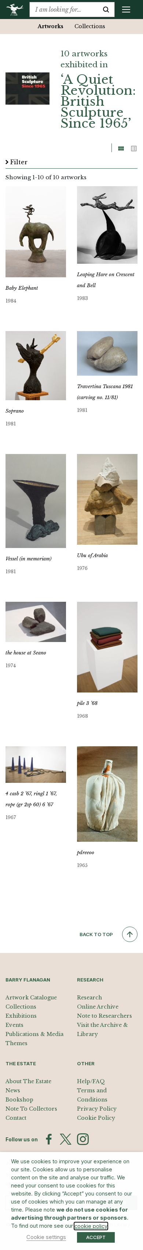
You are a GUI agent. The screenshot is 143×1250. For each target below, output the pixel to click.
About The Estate (28, 1081)
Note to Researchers (104, 1016)
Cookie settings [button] (46, 1237)
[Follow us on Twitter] (66, 1139)
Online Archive (97, 1006)
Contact (16, 1118)
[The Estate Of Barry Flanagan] (17, 9)
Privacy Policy (97, 1109)
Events (14, 1025)
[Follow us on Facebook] (48, 1139)
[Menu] (126, 9)
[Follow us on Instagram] (83, 1139)
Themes (16, 1043)
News (13, 1090)
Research (89, 997)
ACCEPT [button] (96, 1237)
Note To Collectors (31, 1109)
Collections (89, 26)
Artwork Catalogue (31, 997)
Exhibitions (21, 1016)
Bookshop (19, 1099)
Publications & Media (34, 1034)
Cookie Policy (96, 1118)
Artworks (50, 26)
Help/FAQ (91, 1081)
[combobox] (64, 9)
